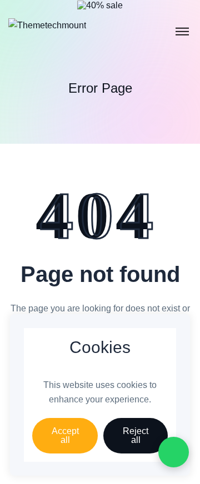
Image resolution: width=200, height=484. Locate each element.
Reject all (135, 435)
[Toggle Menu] (182, 31)
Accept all (65, 435)
